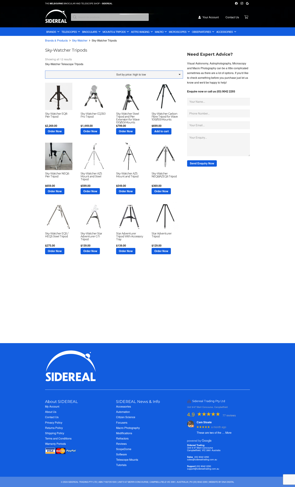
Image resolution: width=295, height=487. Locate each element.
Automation (123, 412)
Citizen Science (125, 417)
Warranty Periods (55, 444)
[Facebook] (236, 3)
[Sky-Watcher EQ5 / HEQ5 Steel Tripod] (58, 216)
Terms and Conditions (58, 438)
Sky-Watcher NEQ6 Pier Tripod (57, 175)
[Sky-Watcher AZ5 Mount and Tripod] (129, 156)
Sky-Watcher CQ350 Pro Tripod (93, 115)
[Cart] (246, 17)
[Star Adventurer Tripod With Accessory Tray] (129, 216)
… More (226, 433)
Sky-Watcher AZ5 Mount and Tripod (127, 175)
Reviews (121, 444)
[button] (54, 131)
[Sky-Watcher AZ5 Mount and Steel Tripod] (94, 156)
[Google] (247, 3)
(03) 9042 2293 (201, 456)
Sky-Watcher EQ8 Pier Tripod (56, 115)
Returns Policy (54, 428)
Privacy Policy (53, 422)
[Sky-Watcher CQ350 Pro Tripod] (94, 96)
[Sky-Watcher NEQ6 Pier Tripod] (58, 156)
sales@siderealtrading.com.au (202, 459)
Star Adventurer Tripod (162, 235)
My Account (52, 406)
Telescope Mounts (127, 460)
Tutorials (121, 465)
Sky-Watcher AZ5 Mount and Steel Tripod (91, 176)
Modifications (124, 433)
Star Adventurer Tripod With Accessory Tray (129, 236)
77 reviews (229, 415)
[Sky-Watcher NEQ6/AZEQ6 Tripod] (165, 156)
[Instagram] (241, 3)
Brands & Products (56, 40)
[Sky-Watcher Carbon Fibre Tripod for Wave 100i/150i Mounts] (165, 96)
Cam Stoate (204, 422)
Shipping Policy (54, 433)
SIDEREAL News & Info (138, 401)
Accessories (123, 406)
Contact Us (52, 417)
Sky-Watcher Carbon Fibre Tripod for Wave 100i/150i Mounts (165, 116)
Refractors (122, 438)
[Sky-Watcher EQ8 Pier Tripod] (58, 96)
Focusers (121, 422)
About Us (50, 412)
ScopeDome (123, 449)
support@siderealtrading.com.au (203, 468)
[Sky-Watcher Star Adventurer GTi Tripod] (94, 216)
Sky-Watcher (79, 40)
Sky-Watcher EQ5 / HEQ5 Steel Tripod (56, 235)
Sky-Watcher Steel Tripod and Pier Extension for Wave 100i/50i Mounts (127, 118)
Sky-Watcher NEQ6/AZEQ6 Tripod (164, 175)
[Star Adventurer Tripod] (165, 216)
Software (121, 454)
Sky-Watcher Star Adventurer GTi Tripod (91, 236)
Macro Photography (128, 428)
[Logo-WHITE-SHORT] (56, 17)
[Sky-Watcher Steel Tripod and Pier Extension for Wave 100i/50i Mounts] (129, 96)
